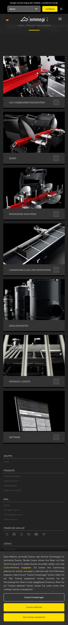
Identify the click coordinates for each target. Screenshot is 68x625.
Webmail (7, 505)
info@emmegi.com (11, 519)
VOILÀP (6, 462)
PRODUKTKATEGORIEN (12, 476)
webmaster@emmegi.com (13, 515)
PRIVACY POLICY (10, 549)
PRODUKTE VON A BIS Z (12, 490)
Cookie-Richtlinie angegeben (17, 567)
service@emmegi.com (12, 510)
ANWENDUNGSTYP (11, 481)
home (21, 25)
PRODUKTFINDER (10, 486)
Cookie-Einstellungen (34, 597)
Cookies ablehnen (34, 607)
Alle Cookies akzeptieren (34, 617)
